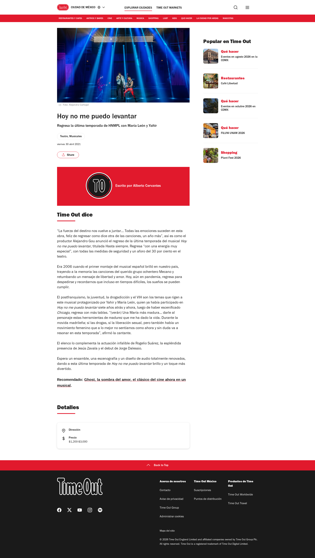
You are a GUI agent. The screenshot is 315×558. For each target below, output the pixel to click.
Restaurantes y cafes (70, 19)
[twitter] (69, 510)
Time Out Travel (237, 503)
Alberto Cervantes (147, 186)
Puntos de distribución (208, 499)
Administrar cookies (172, 516)
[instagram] (90, 510)
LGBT (165, 19)
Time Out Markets (169, 8)
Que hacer (186, 19)
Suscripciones (202, 490)
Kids (174, 19)
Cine (110, 19)
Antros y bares (94, 19)
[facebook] (59, 510)
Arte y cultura (124, 19)
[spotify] (100, 510)
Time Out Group (169, 508)
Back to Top (161, 465)
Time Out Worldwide (240, 494)
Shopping (153, 19)
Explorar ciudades (138, 8)
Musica (140, 19)
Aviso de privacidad (171, 499)
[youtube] (79, 510)
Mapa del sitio (167, 531)
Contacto (165, 490)
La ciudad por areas (207, 19)
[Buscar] (235, 7)
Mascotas (228, 19)
